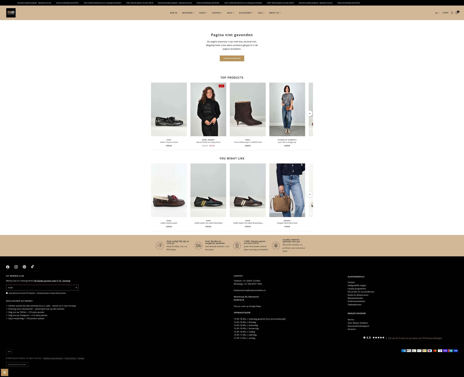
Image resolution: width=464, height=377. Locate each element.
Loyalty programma (357, 288)
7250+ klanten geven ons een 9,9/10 (131, 3)
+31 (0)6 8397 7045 (253, 284)
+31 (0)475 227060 (251, 281)
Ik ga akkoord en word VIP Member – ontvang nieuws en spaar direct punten (37, 293)
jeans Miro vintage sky (287, 142)
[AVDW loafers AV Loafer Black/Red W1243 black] (208, 190)
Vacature (352, 329)
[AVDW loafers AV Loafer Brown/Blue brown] (248, 190)
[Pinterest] (26, 267)
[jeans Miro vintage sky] (287, 109)
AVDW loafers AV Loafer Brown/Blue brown (247, 223)
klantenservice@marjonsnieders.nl (250, 290)
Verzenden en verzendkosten (361, 292)
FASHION (216, 13)
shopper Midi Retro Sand (287, 223)
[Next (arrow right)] (309, 113)
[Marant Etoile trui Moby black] (208, 109)
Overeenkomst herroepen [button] (17, 364)
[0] (456, 13)
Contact (351, 282)
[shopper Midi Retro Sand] (287, 190)
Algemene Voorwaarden (53, 358)
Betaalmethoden (355, 298)
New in (173, 13)
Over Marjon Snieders (358, 323)
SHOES (202, 13)
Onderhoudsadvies (356, 301)
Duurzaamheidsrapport (358, 326)
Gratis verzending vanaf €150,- (58, 3)
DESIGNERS (187, 13)
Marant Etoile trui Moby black (208, 142)
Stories (351, 319)
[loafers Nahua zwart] (169, 190)
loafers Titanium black (169, 142)
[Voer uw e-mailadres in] (76, 288)
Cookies (81, 358)
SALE (260, 13)
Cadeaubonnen (355, 304)
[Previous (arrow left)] (154, 113)
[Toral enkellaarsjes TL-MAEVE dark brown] (248, 109)
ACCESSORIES (245, 13)
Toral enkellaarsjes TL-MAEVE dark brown (248, 142)
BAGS (229, 13)
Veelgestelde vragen (357, 285)
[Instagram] (18, 267)
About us (274, 13)
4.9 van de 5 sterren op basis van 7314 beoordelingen (415, 338)
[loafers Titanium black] (169, 109)
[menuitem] (174, 12)
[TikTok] (35, 267)
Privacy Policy (70, 358)
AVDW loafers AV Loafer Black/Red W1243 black (208, 223)
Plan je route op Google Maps (247, 306)
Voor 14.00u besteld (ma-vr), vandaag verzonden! (94, 3)
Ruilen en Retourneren (358, 295)
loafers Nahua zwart (169, 223)
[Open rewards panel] (4, 372)
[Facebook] (10, 267)
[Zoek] (452, 13)
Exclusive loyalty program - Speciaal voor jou (26, 3)
